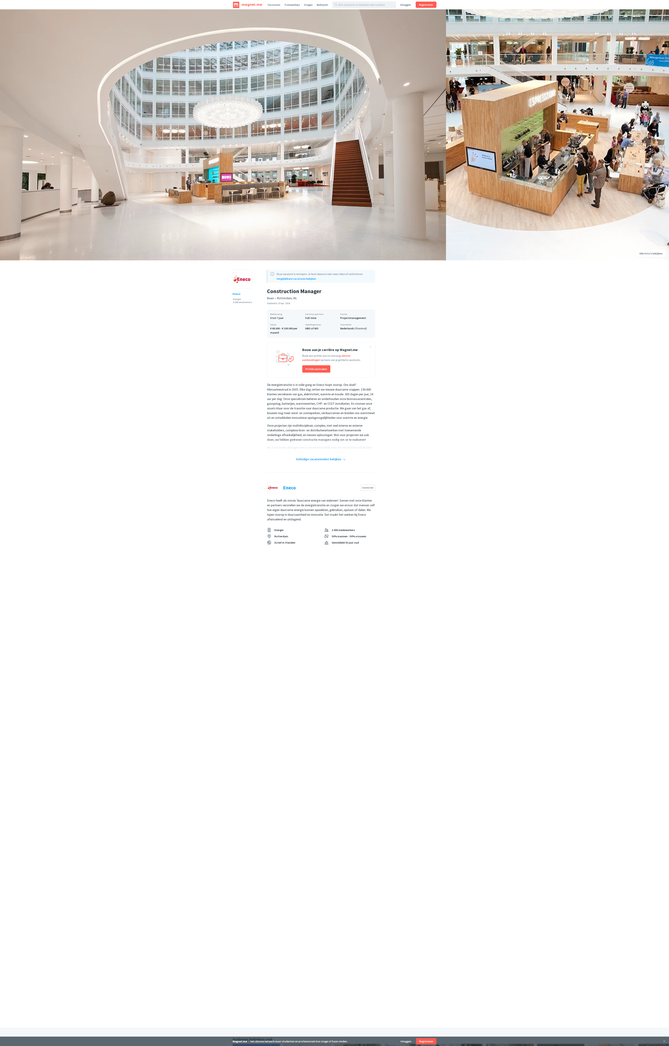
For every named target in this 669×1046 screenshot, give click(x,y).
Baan (270, 298)
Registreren (426, 4)
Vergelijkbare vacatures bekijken (296, 278)
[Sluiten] (664, 1041)
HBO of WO (311, 328)
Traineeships (292, 4)
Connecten (368, 487)
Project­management (353, 318)
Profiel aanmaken (316, 369)
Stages (308, 4)
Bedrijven (322, 4)
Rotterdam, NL (287, 298)
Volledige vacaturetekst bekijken (318, 459)
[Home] (247, 4)
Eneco (236, 294)
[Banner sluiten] (370, 347)
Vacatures (274, 4)
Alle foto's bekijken (651, 253)
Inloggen (405, 4)
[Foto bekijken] (223, 134)
